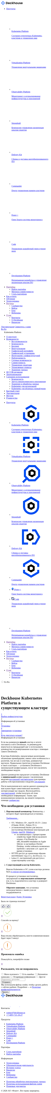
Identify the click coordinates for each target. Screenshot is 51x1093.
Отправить (6, 982)
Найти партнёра (19, 289)
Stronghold (10, 1031)
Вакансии (16, 322)
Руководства (11, 398)
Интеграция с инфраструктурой (26, 355)
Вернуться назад (8, 897)
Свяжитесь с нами (23, 327)
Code (8, 1040)
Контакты (16, 317)
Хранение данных (20, 370)
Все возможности (19, 341)
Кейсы (14, 308)
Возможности (12, 339)
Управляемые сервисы (22, 367)
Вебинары (16, 313)
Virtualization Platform (15, 1026)
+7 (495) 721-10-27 (14, 1015)
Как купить (11, 296)
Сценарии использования (17, 377)
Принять (5, 992)
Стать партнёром (19, 294)
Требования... (12, 818)
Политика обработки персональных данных (26, 1081)
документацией (8, 793)
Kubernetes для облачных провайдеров (29, 388)
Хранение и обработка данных (25, 384)
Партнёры (10, 287)
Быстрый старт (13, 391)
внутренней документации (21, 779)
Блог (14, 310)
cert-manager (39, 782)
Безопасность (17, 344)
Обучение (10, 299)
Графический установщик (23, 353)
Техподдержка (12, 301)
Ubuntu (15, 832)
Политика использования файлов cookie (24, 1084)
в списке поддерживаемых (23, 872)
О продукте (11, 337)
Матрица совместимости (23, 292)
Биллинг (15, 346)
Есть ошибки (28, 974)
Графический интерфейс (22, 351)
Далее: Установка (24, 897)
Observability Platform (15, 1029)
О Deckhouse (17, 320)
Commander (11, 1036)
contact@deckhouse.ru (15, 1013)
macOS (22, 832)
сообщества (14, 800)
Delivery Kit (11, 1033)
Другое (42, 977)
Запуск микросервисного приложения (29, 381)
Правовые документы (16, 1086)
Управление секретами (22, 365)
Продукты (10, 9)
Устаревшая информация (24, 977)
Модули (9, 396)
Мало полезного (11, 974)
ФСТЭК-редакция (14, 372)
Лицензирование (13, 374)
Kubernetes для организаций (24, 386)
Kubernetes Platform (14, 1024)
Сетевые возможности (22, 360)
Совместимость (18, 363)
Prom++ (9, 1038)
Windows (30, 832)
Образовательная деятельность (20, 1065)
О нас (8, 315)
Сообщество (17, 306)
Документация (7, 327)
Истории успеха (13, 1068)
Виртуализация (18, 348)
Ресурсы (10, 303)
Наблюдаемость (19, 358)
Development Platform (15, 1043)
